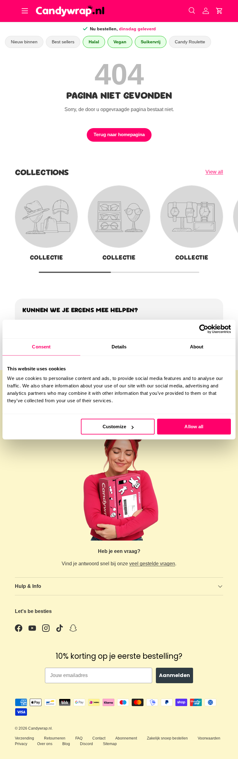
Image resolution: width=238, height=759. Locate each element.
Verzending (24, 738)
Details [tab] (119, 346)
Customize (114, 426)
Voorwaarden (209, 738)
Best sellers (63, 41)
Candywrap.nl (40, 728)
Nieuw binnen (24, 41)
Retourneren (54, 738)
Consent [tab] (41, 346)
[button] (219, 11)
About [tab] (197, 346)
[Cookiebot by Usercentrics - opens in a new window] (204, 329)
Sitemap (110, 744)
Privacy (21, 744)
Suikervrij (151, 41)
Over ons (44, 744)
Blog (66, 744)
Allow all (193, 426)
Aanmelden (174, 675)
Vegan (119, 41)
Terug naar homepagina (119, 134)
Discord (86, 744)
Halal (94, 41)
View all (214, 172)
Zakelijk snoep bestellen (167, 738)
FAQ (78, 738)
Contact (98, 738)
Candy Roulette (190, 41)
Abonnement (126, 738)
